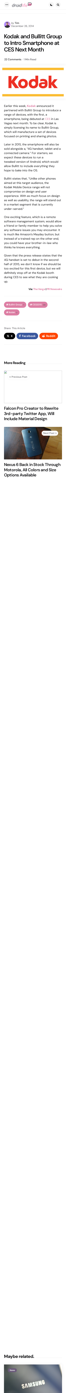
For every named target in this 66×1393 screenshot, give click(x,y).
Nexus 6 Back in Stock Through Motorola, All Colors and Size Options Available (32, 470)
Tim (17, 23)
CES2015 (39, 304)
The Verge (39, 289)
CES (47, 119)
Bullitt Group (16, 304)
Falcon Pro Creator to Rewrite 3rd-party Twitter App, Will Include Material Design (31, 413)
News (12, 1370)
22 (12, 59)
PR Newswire (54, 289)
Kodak (13, 312)
